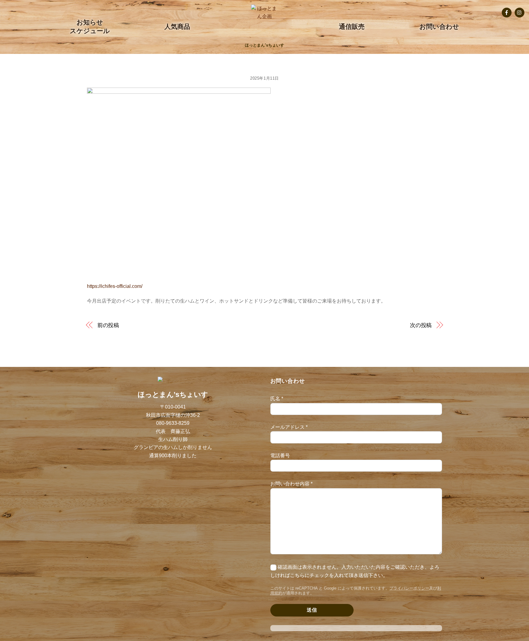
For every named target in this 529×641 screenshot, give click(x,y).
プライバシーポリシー (409, 588)
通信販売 (352, 26)
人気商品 (177, 26)
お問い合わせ (439, 26)
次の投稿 (421, 325)
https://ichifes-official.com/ (114, 286)
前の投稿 (108, 325)
